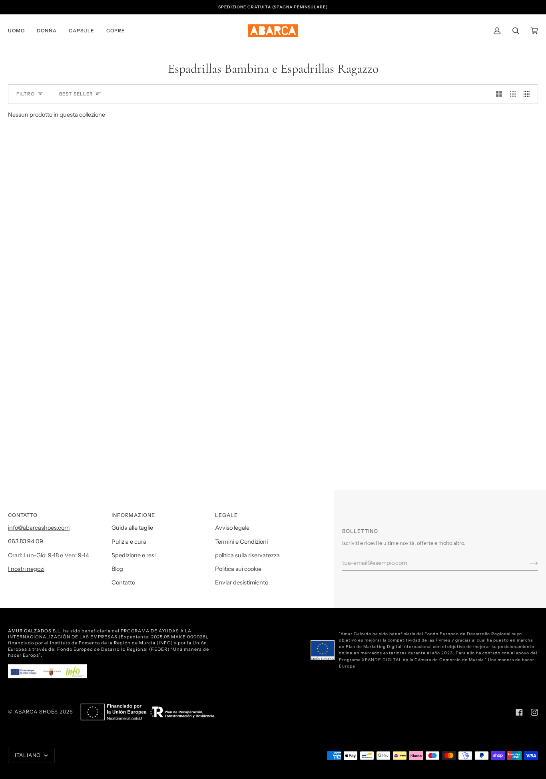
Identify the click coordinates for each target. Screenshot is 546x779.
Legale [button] (226, 515)
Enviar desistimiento (241, 582)
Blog (117, 568)
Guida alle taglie (132, 527)
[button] (19, 30)
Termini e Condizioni (241, 541)
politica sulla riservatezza (247, 555)
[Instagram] (534, 712)
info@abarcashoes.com (39, 527)
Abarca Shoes (36, 712)
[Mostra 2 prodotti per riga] (499, 94)
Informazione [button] (133, 515)
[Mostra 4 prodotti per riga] (529, 94)
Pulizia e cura (129, 541)
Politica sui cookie (238, 568)
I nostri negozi (26, 568)
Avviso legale (232, 527)
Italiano (28, 755)
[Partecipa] (527, 562)
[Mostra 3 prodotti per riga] (513, 94)
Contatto (123, 582)
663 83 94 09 (25, 541)
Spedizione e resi (133, 555)
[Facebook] (519, 712)
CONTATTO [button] (23, 515)
